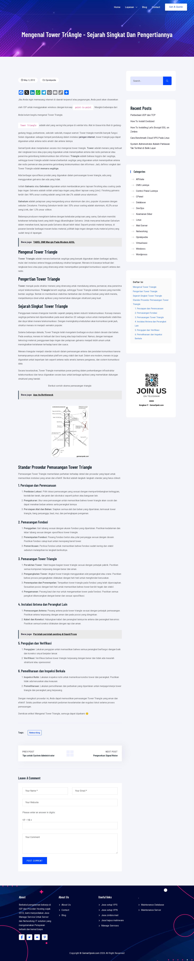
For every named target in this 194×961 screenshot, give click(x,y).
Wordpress (141, 254)
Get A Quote (176, 7)
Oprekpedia (50, 80)
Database (141, 202)
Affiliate (140, 179)
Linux (138, 220)
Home (117, 7)
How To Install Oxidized (142, 121)
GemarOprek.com (90, 953)
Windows (140, 248)
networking (34, 733)
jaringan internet (87, 137)
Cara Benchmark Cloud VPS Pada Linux (150, 138)
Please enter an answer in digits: (38, 812)
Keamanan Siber (144, 214)
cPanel (139, 196)
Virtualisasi (141, 243)
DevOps (140, 208)
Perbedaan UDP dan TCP (143, 115)
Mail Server (142, 225)
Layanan (129, 7)
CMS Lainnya (142, 185)
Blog (144, 7)
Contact (156, 7)
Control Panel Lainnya (147, 191)
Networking (142, 231)
